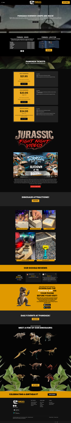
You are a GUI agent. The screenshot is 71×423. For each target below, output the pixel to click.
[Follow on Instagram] (23, 51)
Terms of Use (56, 417)
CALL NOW (49, 50)
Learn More (35, 22)
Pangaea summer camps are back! (35, 16)
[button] (25, 277)
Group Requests (51, 403)
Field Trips (50, 402)
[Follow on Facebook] (21, 51)
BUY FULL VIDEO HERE (35, 186)
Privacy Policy (51, 417)
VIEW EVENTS (35, 319)
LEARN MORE (35, 200)
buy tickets (65, 2)
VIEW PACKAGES (52, 394)
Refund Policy (51, 404)
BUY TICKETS (24, 83)
